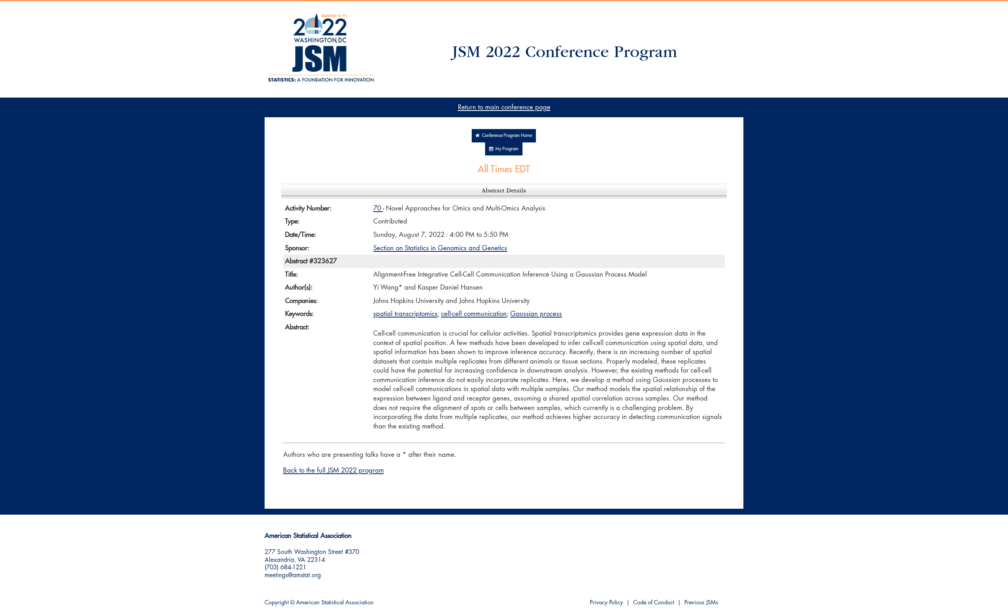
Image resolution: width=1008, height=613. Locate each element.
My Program (506, 149)
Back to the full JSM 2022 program (333, 470)
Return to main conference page (504, 107)
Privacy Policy (606, 603)
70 (378, 208)
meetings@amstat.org (293, 575)
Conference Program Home (506, 135)
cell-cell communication (474, 313)
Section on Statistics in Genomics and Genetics (440, 248)
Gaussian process (536, 313)
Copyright (277, 603)
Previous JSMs (701, 603)
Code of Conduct (653, 603)
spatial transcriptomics (405, 313)
